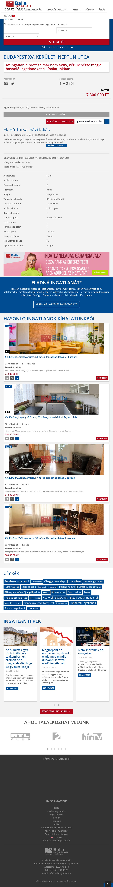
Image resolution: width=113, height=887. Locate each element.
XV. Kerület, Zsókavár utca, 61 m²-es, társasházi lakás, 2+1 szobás (41, 357)
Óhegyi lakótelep (54, 581)
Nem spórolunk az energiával (54, 651)
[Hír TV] (92, 736)
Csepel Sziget (34, 598)
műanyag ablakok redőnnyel (29, 552)
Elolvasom (12, 688)
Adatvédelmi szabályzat (56, 834)
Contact (58, 837)
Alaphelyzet (65, 47)
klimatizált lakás (64, 370)
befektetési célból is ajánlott (15, 598)
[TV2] (56, 736)
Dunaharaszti (61, 603)
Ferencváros (11, 586)
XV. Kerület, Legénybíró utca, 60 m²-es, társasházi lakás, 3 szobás (41, 417)
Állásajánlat (58, 592)
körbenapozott (39, 491)
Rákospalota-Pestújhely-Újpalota (22, 592)
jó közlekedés (33, 370)
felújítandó (60, 431)
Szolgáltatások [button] (57, 9)
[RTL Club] (20, 736)
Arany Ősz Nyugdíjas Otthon (56, 840)
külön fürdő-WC (11, 431)
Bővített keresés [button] (48, 47)
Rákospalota (75, 592)
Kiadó (20, 19)
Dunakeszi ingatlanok (82, 603)
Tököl (87, 592)
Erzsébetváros (33, 608)
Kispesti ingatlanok (14, 608)
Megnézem (102, 378)
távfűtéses (51, 431)
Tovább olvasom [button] (55, 145)
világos (24, 370)
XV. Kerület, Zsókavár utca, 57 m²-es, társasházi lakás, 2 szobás (40, 477)
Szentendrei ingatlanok (47, 587)
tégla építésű (29, 586)
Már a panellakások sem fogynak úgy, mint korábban (91, 653)
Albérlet (46, 592)
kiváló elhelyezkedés (13, 370)
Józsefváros (74, 581)
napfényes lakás (50, 370)
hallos (43, 552)
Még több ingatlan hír (55, 711)
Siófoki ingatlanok (93, 581)
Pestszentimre (67, 586)
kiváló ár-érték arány (75, 491)
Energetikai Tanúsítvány (89, 586)
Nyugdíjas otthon (12, 603)
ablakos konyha (61, 491)
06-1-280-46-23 (60, 870)
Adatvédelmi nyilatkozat (56, 830)
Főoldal (9, 9)
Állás (102, 9)
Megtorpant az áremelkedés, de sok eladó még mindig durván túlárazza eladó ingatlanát (20, 656)
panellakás (50, 491)
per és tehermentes (38, 431)
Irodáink (9, 15)
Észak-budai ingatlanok (84, 597)
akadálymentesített (12, 491)
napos (41, 370)
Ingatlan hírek (22, 621)
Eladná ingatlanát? (30, 9)
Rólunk (89, 9)
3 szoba (68, 431)
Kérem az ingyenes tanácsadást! (56, 304)
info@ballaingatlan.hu (60, 873)
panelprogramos (24, 431)
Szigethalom (37, 581)
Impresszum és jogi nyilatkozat (56, 827)
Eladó (10, 19)
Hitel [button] (76, 9)
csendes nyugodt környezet (39, 603)
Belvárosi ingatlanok (17, 581)
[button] (108, 884)
